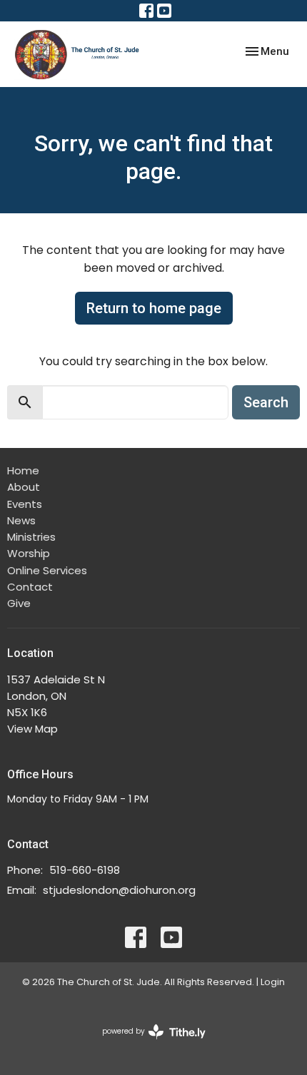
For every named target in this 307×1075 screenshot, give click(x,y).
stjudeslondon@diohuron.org (119, 889)
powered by (147, 1043)
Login (273, 982)
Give (19, 603)
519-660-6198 (84, 869)
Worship (28, 553)
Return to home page (153, 308)
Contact (30, 586)
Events (24, 503)
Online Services (47, 570)
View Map (32, 728)
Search (265, 402)
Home (23, 470)
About (23, 486)
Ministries (31, 536)
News (21, 520)
